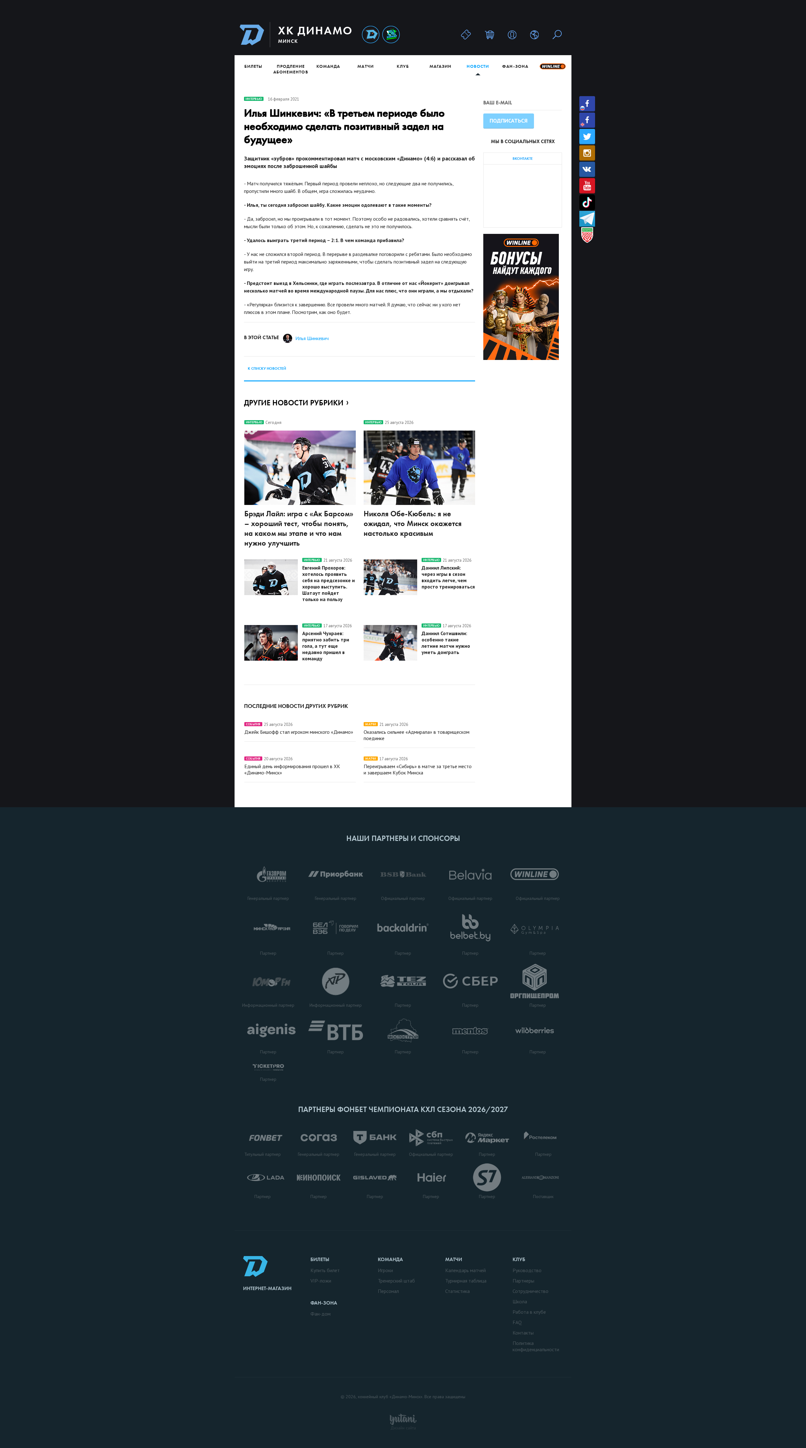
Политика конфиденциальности (536, 1346)
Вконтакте (587, 169)
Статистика (457, 1291)
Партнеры (523, 1280)
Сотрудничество (530, 1291)
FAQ (517, 1322)
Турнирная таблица (465, 1280)
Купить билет (325, 1270)
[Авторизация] (512, 34)
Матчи (365, 66)
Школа (520, 1301)
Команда (328, 66)
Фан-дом (320, 1314)
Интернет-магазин (267, 1288)
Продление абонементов (290, 69)
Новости (478, 66)
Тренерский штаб (396, 1280)
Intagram (587, 153)
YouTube (587, 186)
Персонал (388, 1291)
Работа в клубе (529, 1312)
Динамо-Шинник (370, 35)
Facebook (587, 104)
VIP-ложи (320, 1280)
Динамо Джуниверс (391, 35)
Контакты (523, 1332)
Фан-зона (515, 66)
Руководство (527, 1270)
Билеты (253, 66)
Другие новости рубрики (293, 403)
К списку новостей (267, 368)
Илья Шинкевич (312, 338)
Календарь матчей (465, 1270)
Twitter (587, 136)
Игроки (385, 1270)
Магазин (440, 66)
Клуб (403, 66)
